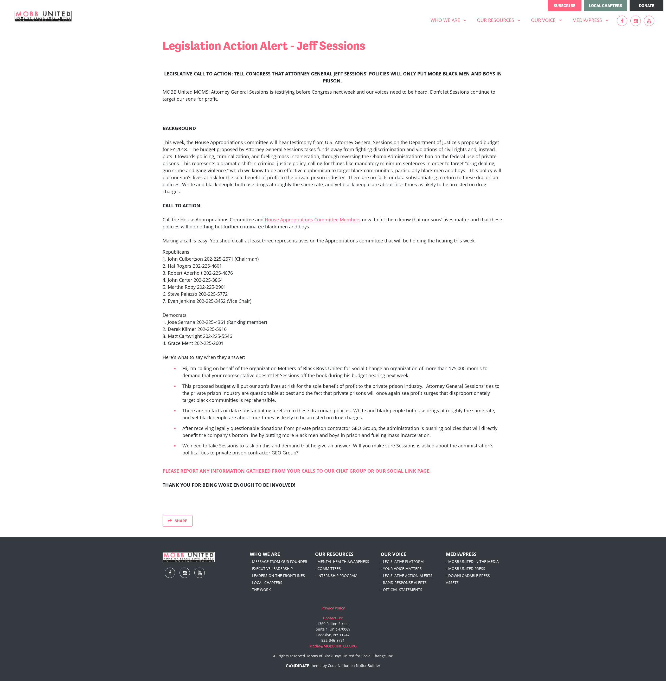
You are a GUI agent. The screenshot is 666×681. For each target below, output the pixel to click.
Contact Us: (333, 617)
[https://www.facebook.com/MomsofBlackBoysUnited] (622, 21)
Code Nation (338, 665)
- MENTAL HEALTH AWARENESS (342, 561)
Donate (646, 5)
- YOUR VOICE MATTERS (401, 568)
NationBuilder (368, 665)
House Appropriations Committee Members (313, 219)
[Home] (43, 16)
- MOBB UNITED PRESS (465, 568)
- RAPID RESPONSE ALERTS (404, 582)
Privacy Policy (333, 608)
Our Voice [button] (548, 20)
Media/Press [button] (592, 20)
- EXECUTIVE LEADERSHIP (271, 568)
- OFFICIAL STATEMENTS (401, 589)
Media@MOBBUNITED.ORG (333, 646)
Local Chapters (605, 5)
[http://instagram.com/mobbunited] (635, 21)
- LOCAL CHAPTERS (266, 582)
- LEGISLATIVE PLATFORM (402, 561)
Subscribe (564, 5)
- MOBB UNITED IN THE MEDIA (472, 561)
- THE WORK (260, 589)
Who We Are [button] (450, 20)
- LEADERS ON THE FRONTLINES (277, 575)
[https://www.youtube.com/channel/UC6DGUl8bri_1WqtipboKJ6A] (649, 21)
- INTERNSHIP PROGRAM (336, 575)
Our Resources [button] (501, 20)
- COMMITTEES (328, 568)
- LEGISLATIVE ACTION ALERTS (406, 575)
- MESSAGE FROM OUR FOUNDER (278, 561)
